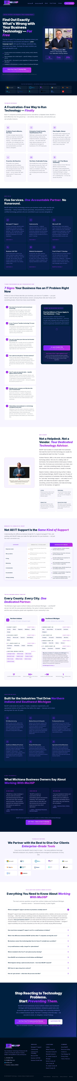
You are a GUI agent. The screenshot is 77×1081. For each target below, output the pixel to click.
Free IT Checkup (69, 3)
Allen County (28, 653)
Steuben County (28, 656)
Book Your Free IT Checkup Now (17, 70)
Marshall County (10, 656)
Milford (8, 640)
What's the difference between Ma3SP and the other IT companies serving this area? (38, 935)
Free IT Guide (53, 3)
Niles (43, 629)
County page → (31, 627)
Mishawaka (16, 645)
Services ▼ (30, 3)
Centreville (57, 648)
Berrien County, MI (50, 1061)
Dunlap (8, 632)
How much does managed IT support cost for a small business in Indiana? (38, 930)
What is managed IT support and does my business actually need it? (38, 909)
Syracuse (23, 637)
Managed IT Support (36, 1047)
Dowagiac (44, 637)
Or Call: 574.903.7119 (57, 347)
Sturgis (43, 648)
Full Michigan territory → (48, 665)
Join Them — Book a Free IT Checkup (38, 822)
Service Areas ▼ (39, 3)
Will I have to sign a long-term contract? (38, 968)
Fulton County (10, 658)
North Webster (30, 637)
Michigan (48, 1058)
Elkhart (14, 629)
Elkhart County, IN (50, 1049)
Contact (60, 3)
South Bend (9, 645)
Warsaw (9, 637)
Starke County (28, 658)
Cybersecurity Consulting (34, 1052)
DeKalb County (20, 656)
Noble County (20, 653)
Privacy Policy (64, 1056)
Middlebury (27, 629)
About (46, 3)
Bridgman (44, 632)
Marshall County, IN (50, 1054)
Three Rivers (50, 648)
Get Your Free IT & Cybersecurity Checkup (31, 1021)
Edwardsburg (59, 637)
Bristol (33, 629)
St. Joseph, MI (58, 629)
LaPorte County (10, 661)
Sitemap (71, 1076)
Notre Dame (29, 645)
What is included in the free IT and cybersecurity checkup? (38, 952)
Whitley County (19, 658)
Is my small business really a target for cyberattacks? (38, 946)
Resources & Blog (65, 1049)
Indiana (48, 1047)
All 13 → (33, 651)
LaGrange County (11, 653)
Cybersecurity (34, 1049)
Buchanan (66, 629)
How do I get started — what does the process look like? (38, 973)
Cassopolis (51, 637)
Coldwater (44, 643)
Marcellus (66, 637)
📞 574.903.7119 (8, 1057)
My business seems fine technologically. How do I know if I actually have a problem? (38, 941)
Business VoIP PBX (35, 1058)
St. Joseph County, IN (51, 1056)
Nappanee (20, 629)
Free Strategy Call (65, 1054)
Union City (51, 643)
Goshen (9, 629)
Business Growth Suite (36, 1060)
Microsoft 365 (34, 1055)
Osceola (9, 648)
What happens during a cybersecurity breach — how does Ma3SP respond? (38, 962)
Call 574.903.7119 (55, 1021)
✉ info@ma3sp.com (9, 1060)
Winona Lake (15, 637)
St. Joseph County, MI (51, 1065)
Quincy (57, 643)
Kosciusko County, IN (51, 1051)
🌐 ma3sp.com (8, 1062)
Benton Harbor (50, 629)
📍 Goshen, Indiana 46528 (11, 1064)
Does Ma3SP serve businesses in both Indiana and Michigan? (38, 957)
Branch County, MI (50, 1068)
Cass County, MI (50, 1063)
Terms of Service (65, 1058)
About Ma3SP (64, 1047)
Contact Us (64, 1051)
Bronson (63, 643)
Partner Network (47, 1076)
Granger (23, 645)
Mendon (64, 648)
